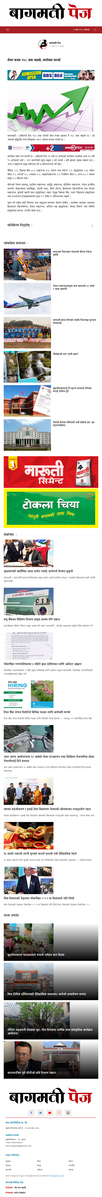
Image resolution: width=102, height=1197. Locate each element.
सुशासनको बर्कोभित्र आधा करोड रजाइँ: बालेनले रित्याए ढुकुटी (38, 571)
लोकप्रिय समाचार (15, 243)
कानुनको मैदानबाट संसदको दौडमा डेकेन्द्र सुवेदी (72, 253)
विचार (39, 1161)
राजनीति (71, 1166)
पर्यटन (71, 1161)
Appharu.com (58, 1176)
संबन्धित (9, 535)
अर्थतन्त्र (39, 1170)
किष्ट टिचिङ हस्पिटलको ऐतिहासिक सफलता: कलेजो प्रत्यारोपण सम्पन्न (46, 994)
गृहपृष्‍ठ (8, 1161)
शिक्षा (39, 1166)
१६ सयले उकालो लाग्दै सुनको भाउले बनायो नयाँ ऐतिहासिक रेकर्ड (40, 854)
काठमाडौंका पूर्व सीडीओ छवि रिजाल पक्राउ (31, 1073)
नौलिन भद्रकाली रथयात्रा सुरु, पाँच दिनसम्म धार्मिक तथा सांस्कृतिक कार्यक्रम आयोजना (49, 1032)
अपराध (71, 1170)
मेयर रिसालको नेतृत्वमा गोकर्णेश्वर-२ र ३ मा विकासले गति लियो (39, 898)
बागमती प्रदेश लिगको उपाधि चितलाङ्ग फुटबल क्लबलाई (74, 322)
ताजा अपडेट (11, 915)
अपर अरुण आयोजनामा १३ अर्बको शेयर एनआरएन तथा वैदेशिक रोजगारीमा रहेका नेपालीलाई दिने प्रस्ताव (49, 759)
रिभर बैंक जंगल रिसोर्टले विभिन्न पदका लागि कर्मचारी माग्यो (37, 712)
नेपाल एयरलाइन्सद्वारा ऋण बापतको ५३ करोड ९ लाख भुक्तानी (74, 288)
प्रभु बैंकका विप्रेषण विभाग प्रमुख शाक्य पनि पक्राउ (32, 620)
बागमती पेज (55, 43)
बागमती (8, 1170)
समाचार (8, 1166)
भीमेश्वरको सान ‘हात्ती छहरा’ (65, 354)
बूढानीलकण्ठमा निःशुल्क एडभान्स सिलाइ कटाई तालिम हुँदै (72, 390)
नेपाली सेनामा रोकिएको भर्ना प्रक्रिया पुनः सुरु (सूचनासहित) (74, 424)
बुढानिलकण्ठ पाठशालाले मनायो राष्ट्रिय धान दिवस (35, 955)
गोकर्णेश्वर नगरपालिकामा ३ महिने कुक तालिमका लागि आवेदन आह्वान (42, 664)
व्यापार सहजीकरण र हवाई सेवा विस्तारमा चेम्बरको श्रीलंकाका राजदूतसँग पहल (47, 809)
